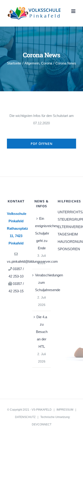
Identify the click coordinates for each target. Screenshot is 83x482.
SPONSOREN (67, 249)
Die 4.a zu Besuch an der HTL (41, 331)
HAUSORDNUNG (67, 242)
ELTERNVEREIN (67, 227)
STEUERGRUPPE (67, 219)
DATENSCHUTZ (25, 417)
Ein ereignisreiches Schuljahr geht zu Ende (41, 233)
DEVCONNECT (41, 424)
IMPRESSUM (64, 409)
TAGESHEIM (67, 234)
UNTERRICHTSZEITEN (67, 212)
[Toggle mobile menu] (73, 11)
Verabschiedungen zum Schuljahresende (41, 282)
